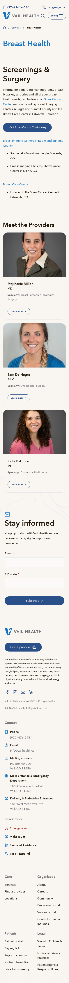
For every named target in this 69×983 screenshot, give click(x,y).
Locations (11, 899)
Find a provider (15, 892)
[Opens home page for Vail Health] (21, 15)
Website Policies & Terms (49, 943)
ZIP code (12, 574)
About (41, 885)
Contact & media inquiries (48, 921)
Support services (16, 955)
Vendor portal (46, 912)
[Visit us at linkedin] (30, 692)
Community (45, 899)
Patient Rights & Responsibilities (48, 967)
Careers (42, 892)
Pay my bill (12, 948)
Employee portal (48, 905)
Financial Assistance (23, 845)
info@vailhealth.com (23, 751)
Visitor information (17, 962)
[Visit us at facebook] (7, 692)
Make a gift (17, 837)
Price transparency (17, 969)
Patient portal (14, 941)
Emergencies (18, 828)
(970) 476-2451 (21, 738)
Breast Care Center (15, 184)
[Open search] (43, 16)
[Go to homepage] (4, 27)
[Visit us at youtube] (23, 692)
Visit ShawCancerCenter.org (27, 127)
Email (10, 553)
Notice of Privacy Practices (48, 955)
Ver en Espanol (20, 854)
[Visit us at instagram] (15, 692)
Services (10, 885)
